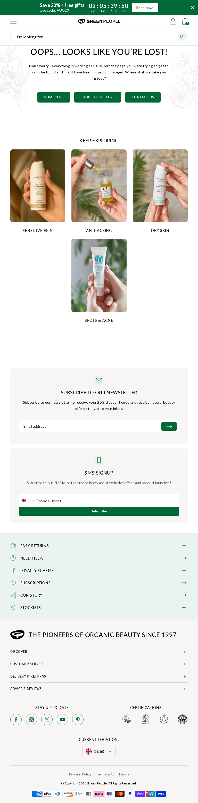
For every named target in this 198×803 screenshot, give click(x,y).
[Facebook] (16, 720)
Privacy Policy (80, 774)
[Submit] (169, 426)
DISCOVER (18, 651)
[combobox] (27, 500)
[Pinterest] (78, 720)
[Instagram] (31, 720)
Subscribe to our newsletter (99, 392)
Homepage (54, 97)
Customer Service (27, 664)
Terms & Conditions (112, 774)
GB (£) (99, 751)
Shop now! (145, 7)
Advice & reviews (26, 689)
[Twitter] (47, 720)
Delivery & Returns (28, 676)
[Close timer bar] (192, 7)
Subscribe (99, 511)
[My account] (173, 21)
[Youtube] (62, 720)
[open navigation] (13, 21)
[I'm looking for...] (182, 36)
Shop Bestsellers (98, 97)
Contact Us (143, 97)
